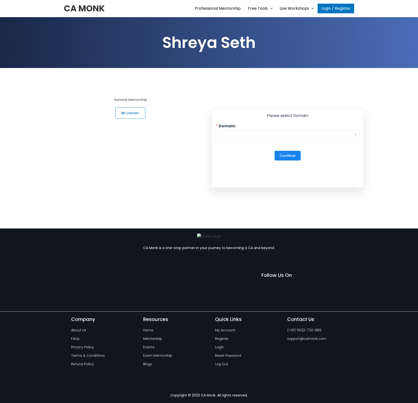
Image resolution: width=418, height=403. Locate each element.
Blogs (147, 364)
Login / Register (336, 8)
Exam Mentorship (157, 355)
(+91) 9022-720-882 (304, 330)
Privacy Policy (82, 347)
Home (148, 330)
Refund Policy (82, 364)
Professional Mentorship (218, 8)
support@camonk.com (306, 338)
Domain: (227, 126)
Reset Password (228, 355)
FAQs (75, 338)
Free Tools (258, 8)
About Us (78, 330)
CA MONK (84, 8)
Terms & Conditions (88, 355)
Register (222, 338)
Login (219, 347)
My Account (225, 330)
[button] (270, 8)
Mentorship (152, 338)
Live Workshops (294, 8)
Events (148, 347)
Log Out (221, 364)
